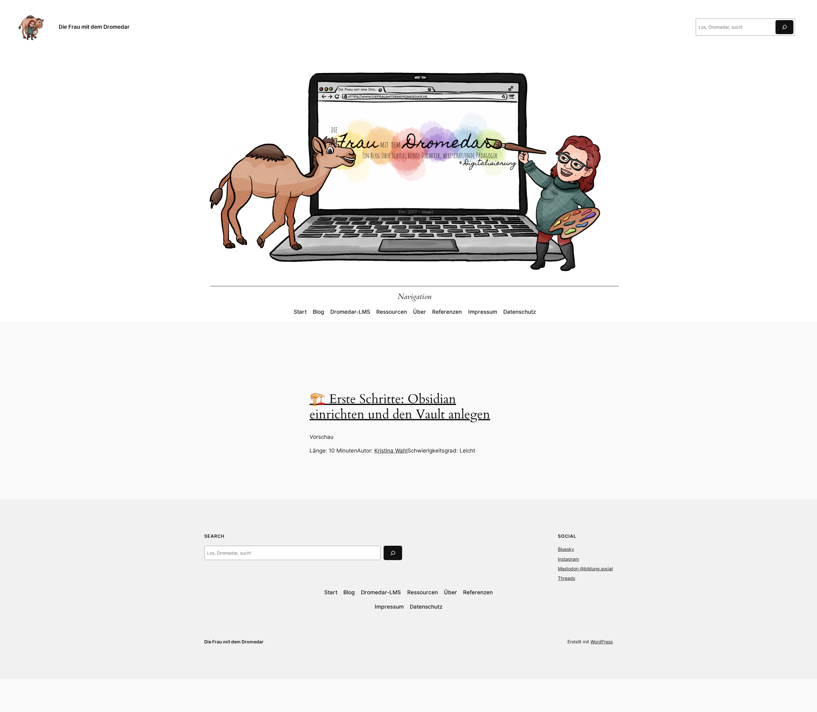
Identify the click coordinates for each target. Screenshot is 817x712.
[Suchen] (784, 27)
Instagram (568, 559)
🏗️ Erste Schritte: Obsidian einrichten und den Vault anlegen (400, 406)
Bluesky (566, 549)
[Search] (393, 553)
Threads (566, 578)
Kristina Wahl (391, 450)
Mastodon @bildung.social (585, 568)
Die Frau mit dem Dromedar (94, 27)
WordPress (601, 641)
